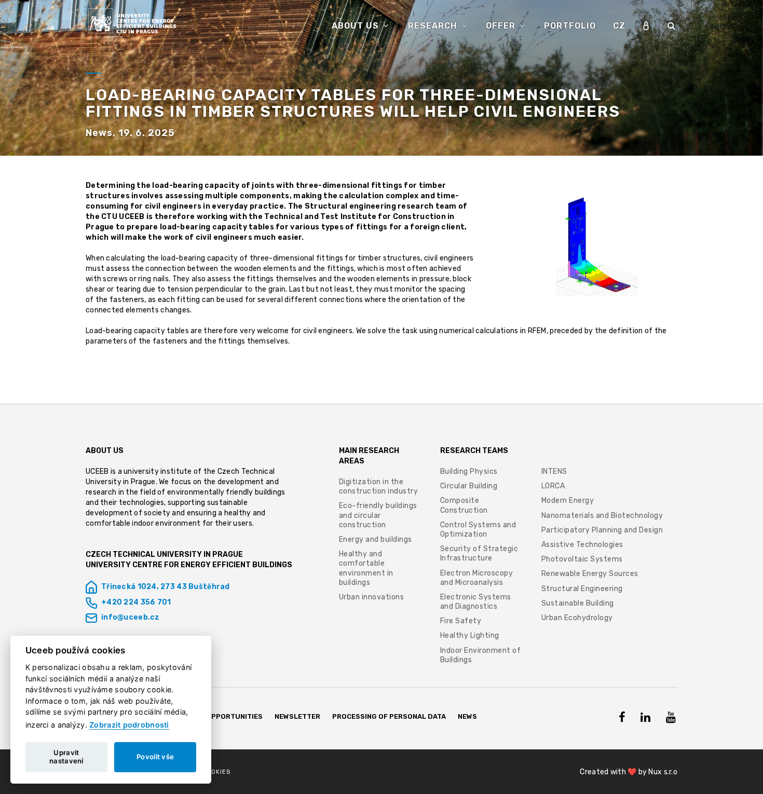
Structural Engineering (582, 588)
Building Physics (469, 471)
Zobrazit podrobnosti (129, 724)
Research (434, 26)
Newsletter (297, 716)
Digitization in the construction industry (378, 486)
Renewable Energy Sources (589, 573)
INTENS (554, 471)
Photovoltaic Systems (582, 559)
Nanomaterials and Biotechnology (602, 515)
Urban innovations (371, 597)
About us (357, 26)
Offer (502, 26)
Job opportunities (226, 716)
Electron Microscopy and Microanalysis (476, 578)
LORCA (553, 486)
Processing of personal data (389, 716)
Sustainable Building (577, 603)
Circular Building (469, 486)
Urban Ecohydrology (577, 617)
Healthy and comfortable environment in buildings (366, 568)
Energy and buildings (375, 539)
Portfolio (570, 26)
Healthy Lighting (469, 635)
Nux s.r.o (662, 772)
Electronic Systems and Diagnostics (475, 602)
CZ (619, 26)
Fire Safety (461, 621)
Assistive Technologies (582, 544)
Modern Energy (567, 500)
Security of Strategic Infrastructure (479, 553)
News (467, 716)
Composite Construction (464, 505)
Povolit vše (155, 756)
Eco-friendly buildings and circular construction (378, 515)
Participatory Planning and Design (602, 530)
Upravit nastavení (66, 756)
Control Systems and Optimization (478, 530)
